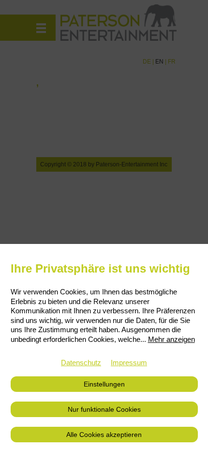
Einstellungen (104, 384)
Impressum (129, 362)
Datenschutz (81, 362)
